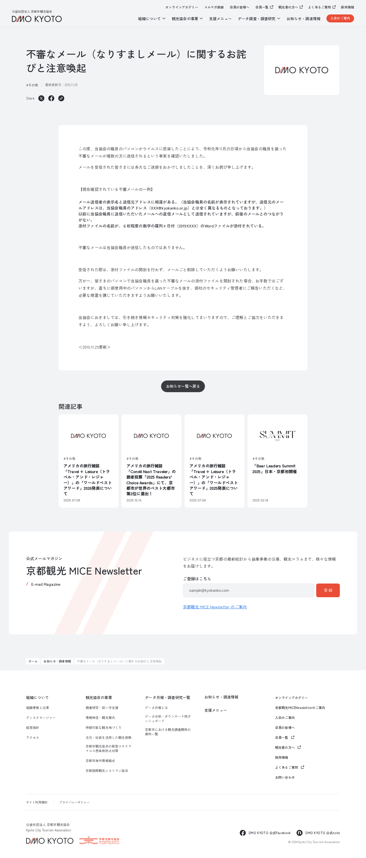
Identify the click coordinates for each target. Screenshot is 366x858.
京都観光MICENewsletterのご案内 (300, 707)
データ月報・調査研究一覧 (167, 697)
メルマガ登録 (214, 7)
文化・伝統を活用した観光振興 (108, 737)
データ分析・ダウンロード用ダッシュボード (168, 718)
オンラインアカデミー (181, 7)
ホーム (33, 661)
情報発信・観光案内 (100, 717)
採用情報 (347, 7)
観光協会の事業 (99, 697)
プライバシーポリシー (74, 802)
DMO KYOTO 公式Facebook (270, 832)
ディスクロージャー (41, 717)
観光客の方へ (288, 7)
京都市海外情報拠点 (100, 760)
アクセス (32, 737)
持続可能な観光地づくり (104, 727)
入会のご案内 (340, 18)
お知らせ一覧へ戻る (183, 386)
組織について (37, 697)
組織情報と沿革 (37, 707)
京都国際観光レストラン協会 (107, 770)
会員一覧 (262, 7)
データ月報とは (156, 707)
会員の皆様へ (239, 7)
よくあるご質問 (319, 7)
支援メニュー (220, 18)
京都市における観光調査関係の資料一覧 (168, 731)
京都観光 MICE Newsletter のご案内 (215, 607)
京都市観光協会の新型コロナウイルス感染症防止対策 (108, 748)
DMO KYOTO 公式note (322, 832)
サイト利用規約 (36, 802)
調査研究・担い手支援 (102, 707)
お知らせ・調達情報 (303, 18)
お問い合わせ (285, 777)
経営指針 (32, 727)
